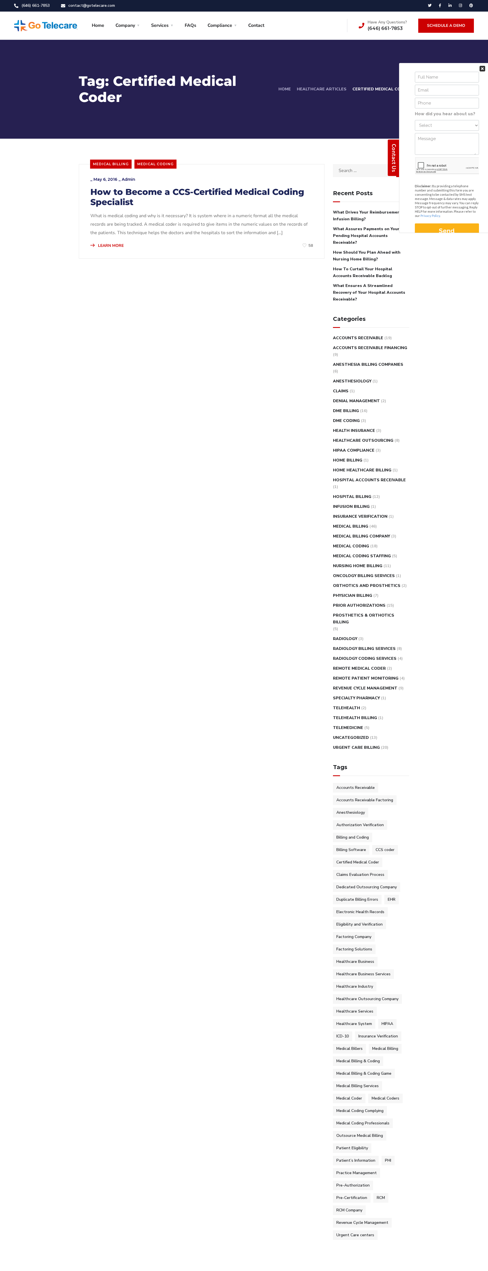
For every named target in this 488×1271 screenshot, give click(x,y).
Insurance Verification (360, 516)
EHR (391, 899)
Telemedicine (348, 727)
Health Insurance (354, 430)
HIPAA (387, 1023)
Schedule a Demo (446, 25)
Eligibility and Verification (359, 924)
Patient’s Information (355, 1160)
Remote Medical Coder (359, 668)
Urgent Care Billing (356, 747)
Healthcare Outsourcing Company (367, 999)
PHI (388, 1160)
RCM (381, 1197)
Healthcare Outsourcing (363, 440)
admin (128, 179)
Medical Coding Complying (360, 1110)
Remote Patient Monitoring (365, 678)
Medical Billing (111, 164)
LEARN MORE (110, 245)
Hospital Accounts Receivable (369, 480)
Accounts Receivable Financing (370, 348)
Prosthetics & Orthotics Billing (363, 619)
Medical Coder (349, 1098)
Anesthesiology (352, 381)
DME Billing (346, 410)
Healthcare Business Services (363, 974)
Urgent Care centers (355, 1235)
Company (125, 25)
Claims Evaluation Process (360, 874)
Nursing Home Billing (357, 566)
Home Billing (347, 460)
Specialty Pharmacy (356, 698)
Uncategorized (351, 737)
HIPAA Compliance (353, 450)
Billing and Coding (352, 837)
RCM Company (349, 1210)
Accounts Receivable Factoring (364, 800)
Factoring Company (353, 936)
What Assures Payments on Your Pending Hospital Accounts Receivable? (366, 235)
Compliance (220, 25)
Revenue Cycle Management (365, 688)
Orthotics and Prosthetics (366, 585)
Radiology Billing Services (364, 648)
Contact (256, 25)
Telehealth (346, 708)
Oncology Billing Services (364, 575)
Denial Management (356, 401)
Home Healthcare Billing (362, 470)
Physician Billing (352, 595)
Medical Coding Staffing (362, 556)
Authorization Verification (360, 825)
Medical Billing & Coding (358, 1061)
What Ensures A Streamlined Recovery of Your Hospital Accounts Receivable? (369, 292)
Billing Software (351, 849)
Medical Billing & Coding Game (363, 1073)
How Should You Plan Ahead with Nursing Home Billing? (366, 256)
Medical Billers (349, 1048)
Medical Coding (155, 164)
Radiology (345, 638)
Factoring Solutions (354, 949)
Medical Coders (385, 1098)
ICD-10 (342, 1036)
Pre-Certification (351, 1197)
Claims (340, 391)
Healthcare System (354, 1023)
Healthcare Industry (354, 986)
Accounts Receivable (358, 338)
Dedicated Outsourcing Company (366, 887)
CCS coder (385, 849)
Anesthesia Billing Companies (368, 364)
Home (98, 25)
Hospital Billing (352, 496)
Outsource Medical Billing (359, 1135)
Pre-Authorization (353, 1185)
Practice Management (356, 1173)
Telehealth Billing (355, 718)
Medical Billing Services (357, 1086)
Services (160, 25)
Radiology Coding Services (364, 658)
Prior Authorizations (359, 605)
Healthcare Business (355, 961)
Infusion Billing (351, 506)
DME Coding (346, 420)
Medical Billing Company (361, 536)
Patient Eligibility (352, 1148)
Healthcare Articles (322, 89)
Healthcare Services (354, 1011)
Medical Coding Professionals (362, 1123)
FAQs (190, 25)
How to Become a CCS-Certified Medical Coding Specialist (197, 197)
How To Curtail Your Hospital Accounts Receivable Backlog (362, 272)
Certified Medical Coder (357, 862)
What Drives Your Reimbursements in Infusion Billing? (371, 216)
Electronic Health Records (360, 912)
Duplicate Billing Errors (357, 899)
